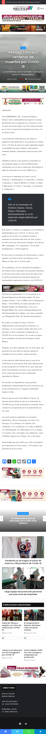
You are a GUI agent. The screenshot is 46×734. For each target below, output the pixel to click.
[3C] (23, 89)
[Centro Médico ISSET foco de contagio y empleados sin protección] (34, 642)
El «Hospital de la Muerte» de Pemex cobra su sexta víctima (32, 626)
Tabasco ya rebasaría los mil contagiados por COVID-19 (12, 652)
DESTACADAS (23, 513)
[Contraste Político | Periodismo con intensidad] (23, 8)
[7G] (23, 288)
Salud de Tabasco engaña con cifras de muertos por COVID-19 (11, 626)
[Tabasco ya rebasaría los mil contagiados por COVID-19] (12, 642)
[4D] (23, 473)
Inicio (21, 38)
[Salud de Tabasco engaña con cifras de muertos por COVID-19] (12, 615)
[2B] (23, 28)
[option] (23, 518)
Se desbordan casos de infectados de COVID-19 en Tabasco (23, 520)
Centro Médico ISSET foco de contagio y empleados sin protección (33, 653)
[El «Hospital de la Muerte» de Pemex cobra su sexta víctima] (34, 615)
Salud (27, 38)
